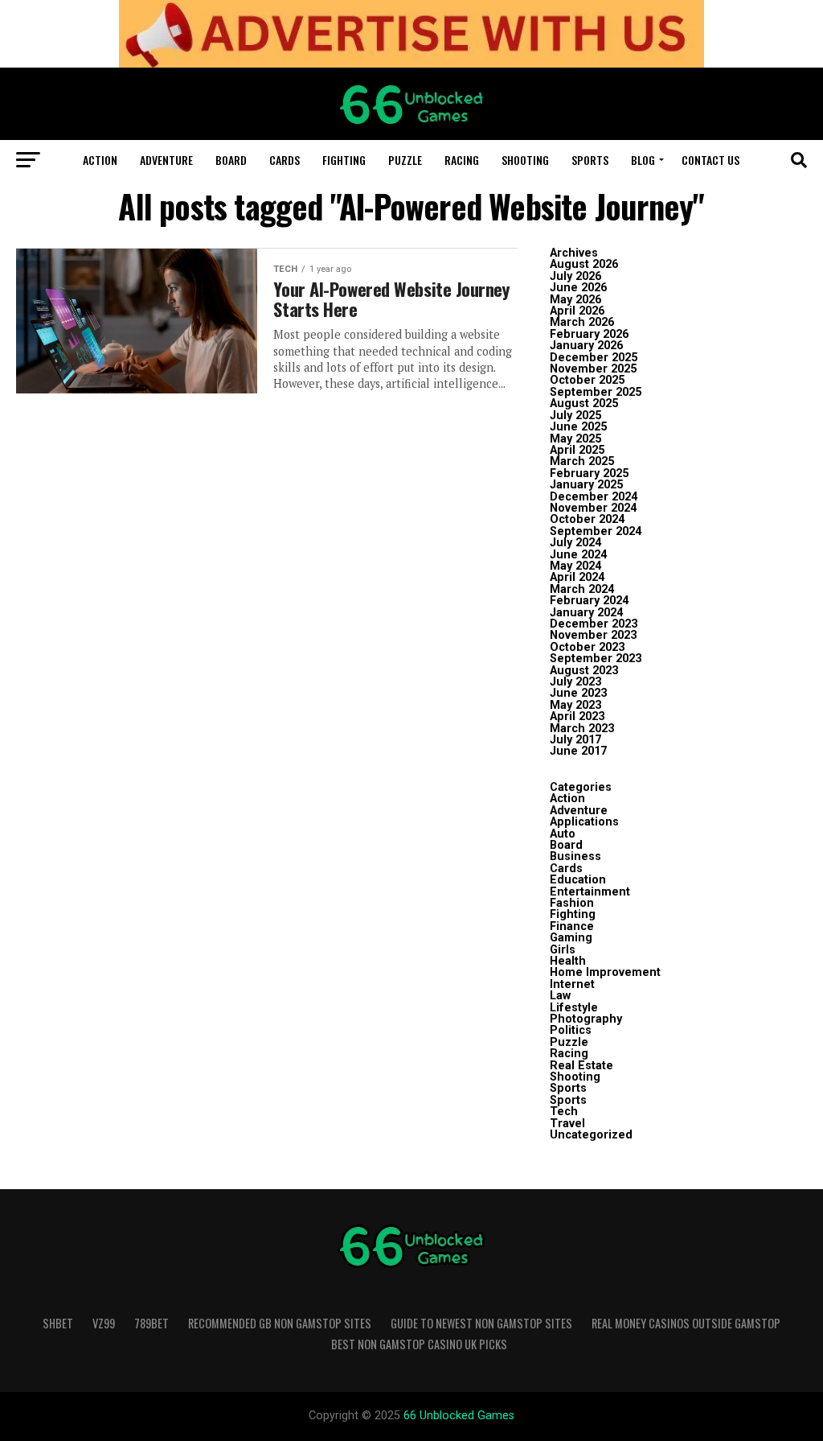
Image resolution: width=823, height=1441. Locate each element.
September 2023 (595, 658)
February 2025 (589, 473)
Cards (284, 159)
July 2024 (575, 543)
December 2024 (593, 497)
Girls (562, 950)
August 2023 (584, 670)
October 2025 (587, 380)
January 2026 (586, 345)
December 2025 (593, 357)
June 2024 (578, 555)
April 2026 (577, 311)
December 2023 (593, 624)
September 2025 (595, 392)
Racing (461, 159)
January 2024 (586, 613)
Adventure (166, 159)
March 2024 (582, 589)
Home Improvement (605, 972)
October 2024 (587, 519)
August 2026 (584, 264)
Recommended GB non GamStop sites (279, 1323)
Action (100, 159)
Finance (572, 926)
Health (568, 961)
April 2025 (577, 450)
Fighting (344, 159)
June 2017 (578, 751)
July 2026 (575, 276)
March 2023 (582, 728)
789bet (151, 1323)
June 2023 (578, 693)
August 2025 (584, 403)
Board (231, 159)
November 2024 (593, 508)
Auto (562, 834)
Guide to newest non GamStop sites (481, 1323)
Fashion (572, 903)
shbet (58, 1323)
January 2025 (586, 485)
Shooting (525, 159)
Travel (567, 1123)
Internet (572, 984)
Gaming (571, 938)
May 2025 (575, 439)
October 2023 (587, 647)
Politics (571, 1030)
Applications (584, 822)
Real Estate (581, 1066)
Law (560, 996)
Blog (643, 159)
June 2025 (578, 427)
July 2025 (575, 415)
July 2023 (575, 682)
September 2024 (595, 531)
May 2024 (575, 566)
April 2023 (577, 716)
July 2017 (575, 740)
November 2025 (593, 369)
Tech (564, 1111)
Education (578, 880)
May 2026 (575, 300)
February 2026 (589, 334)
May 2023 (575, 705)
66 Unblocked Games (458, 1415)
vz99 (103, 1323)
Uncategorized (591, 1135)
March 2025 (582, 461)
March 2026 (582, 322)
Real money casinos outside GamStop (686, 1323)
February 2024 (589, 600)
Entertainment (590, 892)
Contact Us (710, 159)
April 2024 (577, 577)
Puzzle (405, 159)
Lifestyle (574, 1008)
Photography (586, 1019)
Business (575, 856)
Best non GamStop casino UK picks (419, 1344)
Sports (589, 159)
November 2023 (593, 635)
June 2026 (578, 287)
